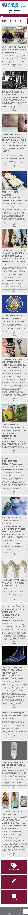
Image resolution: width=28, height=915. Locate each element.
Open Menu (2, 15)
